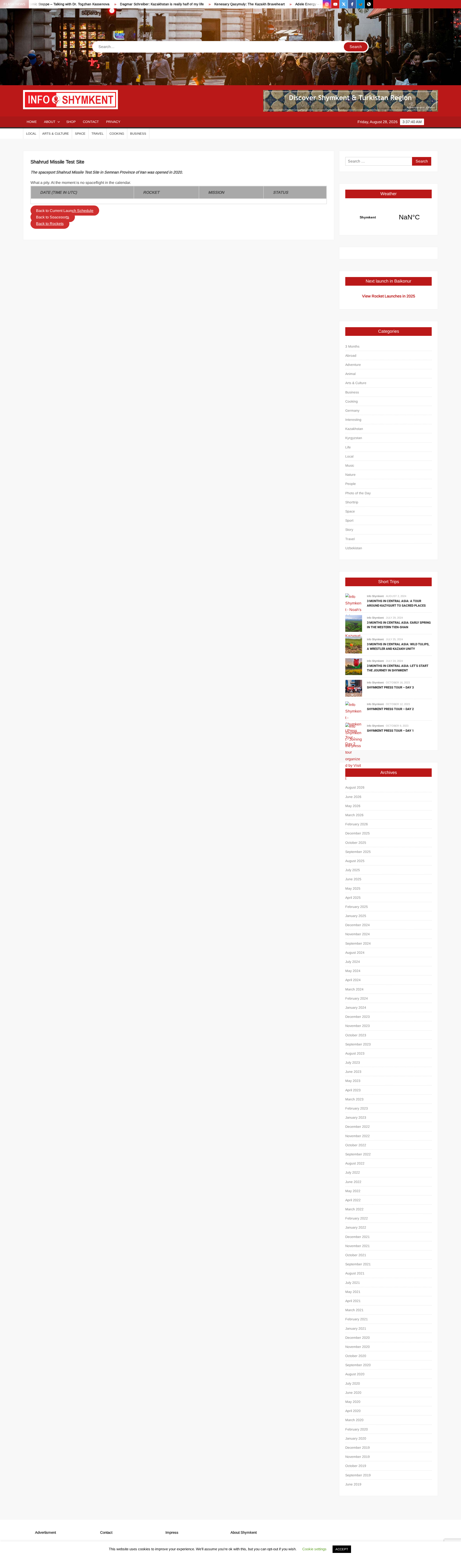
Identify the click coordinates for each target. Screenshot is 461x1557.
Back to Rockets (50, 224)
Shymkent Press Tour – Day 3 (390, 687)
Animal (350, 374)
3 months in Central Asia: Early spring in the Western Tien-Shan (399, 625)
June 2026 (353, 797)
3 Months (352, 346)
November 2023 (357, 1026)
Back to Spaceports (52, 217)
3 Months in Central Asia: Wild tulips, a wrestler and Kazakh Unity (398, 646)
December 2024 (357, 925)
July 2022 (352, 1172)
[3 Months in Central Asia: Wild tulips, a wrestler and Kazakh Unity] (353, 645)
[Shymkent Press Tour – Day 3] (353, 688)
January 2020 (355, 1438)
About (49, 122)
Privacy (113, 122)
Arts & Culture (55, 133)
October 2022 (355, 1145)
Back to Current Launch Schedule (64, 211)
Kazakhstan (354, 429)
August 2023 (354, 1053)
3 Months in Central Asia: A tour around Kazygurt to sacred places (396, 603)
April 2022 (353, 1200)
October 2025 (355, 843)
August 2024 (354, 952)
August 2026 (354, 787)
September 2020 (358, 1365)
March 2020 (354, 1420)
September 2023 (358, 1044)
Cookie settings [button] (314, 1549)
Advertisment (45, 1532)
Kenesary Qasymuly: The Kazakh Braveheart (207, 4)
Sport (349, 520)
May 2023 (352, 1081)
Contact (91, 122)
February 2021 (356, 1319)
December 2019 (357, 1447)
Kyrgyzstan (353, 438)
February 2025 (356, 907)
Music (349, 465)
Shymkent (388, 217)
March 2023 (354, 1099)
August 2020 (354, 1374)
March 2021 (354, 1310)
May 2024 (352, 971)
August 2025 (354, 861)
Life (348, 447)
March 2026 (354, 815)
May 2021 (352, 1292)
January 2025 (355, 916)
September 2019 (358, 1475)
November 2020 (357, 1347)
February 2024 (356, 998)
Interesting (353, 420)
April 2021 (353, 1301)
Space (80, 133)
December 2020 (357, 1338)
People (350, 484)
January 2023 (355, 1117)
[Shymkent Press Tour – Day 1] (353, 752)
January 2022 (355, 1227)
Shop (71, 122)
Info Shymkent (375, 596)
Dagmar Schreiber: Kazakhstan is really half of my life (119, 4)
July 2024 (352, 962)
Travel (97, 133)
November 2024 (357, 934)
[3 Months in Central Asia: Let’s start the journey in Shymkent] (353, 666)
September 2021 (358, 1264)
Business (138, 133)
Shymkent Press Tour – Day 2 (390, 709)
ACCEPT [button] (341, 1549)
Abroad (350, 355)
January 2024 (355, 1007)
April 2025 (353, 897)
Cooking (116, 133)
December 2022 (357, 1127)
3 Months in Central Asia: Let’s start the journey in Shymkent (397, 668)
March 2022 (354, 1209)
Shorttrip (351, 502)
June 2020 (353, 1392)
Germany (352, 410)
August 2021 (354, 1273)
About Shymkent (243, 1532)
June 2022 (353, 1182)
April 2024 (353, 980)
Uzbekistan (353, 548)
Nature (350, 475)
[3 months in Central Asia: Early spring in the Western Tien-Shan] (353, 623)
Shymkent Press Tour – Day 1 (390, 730)
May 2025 (352, 888)
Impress (171, 1532)
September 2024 (358, 943)
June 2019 (353, 1484)
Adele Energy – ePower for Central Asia (284, 4)
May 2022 (352, 1191)
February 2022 (356, 1218)
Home (32, 122)
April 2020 (353, 1411)
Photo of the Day (358, 493)
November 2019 (357, 1457)
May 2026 (352, 806)
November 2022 (357, 1136)
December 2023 (357, 1017)
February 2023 (356, 1108)
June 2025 (353, 879)
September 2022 (358, 1154)
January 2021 (355, 1328)
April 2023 (353, 1090)
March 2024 (354, 989)
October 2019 (355, 1466)
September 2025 (358, 852)
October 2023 (355, 1035)
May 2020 (352, 1402)
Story (349, 529)
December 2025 (357, 833)
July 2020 (352, 1383)
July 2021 (352, 1283)
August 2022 (354, 1163)
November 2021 (357, 1246)
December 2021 (357, 1237)
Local (31, 133)
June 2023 (353, 1072)
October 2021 (355, 1255)
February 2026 (356, 824)
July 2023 (352, 1062)
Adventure (353, 365)
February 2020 (356, 1429)
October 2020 (355, 1356)
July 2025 (352, 870)
